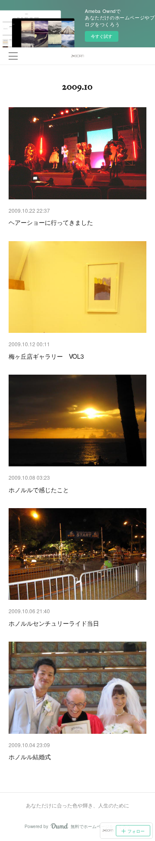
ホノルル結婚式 (30, 756)
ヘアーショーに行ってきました (51, 222)
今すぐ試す (101, 36)
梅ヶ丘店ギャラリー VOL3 (46, 356)
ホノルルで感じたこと (39, 489)
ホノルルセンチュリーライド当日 (54, 623)
